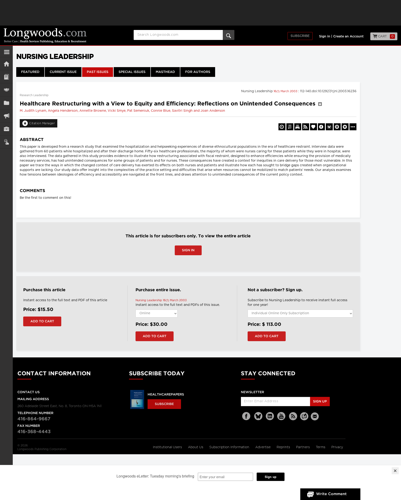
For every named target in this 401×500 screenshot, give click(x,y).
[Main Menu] (7, 53)
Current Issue (63, 72)
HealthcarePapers (166, 394)
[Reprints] (281, 126)
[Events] (6, 89)
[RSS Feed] (293, 416)
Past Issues (97, 72)
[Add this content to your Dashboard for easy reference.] (313, 126)
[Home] (6, 63)
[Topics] (6, 76)
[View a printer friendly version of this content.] (297, 126)
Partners (303, 447)
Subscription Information (229, 447)
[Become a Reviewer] (289, 126)
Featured (30, 72)
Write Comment (331, 494)
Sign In (188, 250)
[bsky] (258, 416)
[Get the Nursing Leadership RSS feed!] (305, 126)
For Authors (197, 72)
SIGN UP (320, 401)
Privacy (337, 447)
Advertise (263, 447)
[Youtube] (281, 416)
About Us (196, 447)
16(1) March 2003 (286, 91)
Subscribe (300, 36)
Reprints (284, 447)
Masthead (165, 72)
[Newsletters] (315, 416)
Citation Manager (42, 123)
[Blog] (304, 419)
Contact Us (28, 392)
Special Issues (132, 72)
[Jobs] (6, 128)
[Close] (395, 470)
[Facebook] (246, 416)
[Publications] (6, 102)
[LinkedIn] (270, 416)
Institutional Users (168, 447)
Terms (321, 447)
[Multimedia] (6, 115)
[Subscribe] (6, 141)
